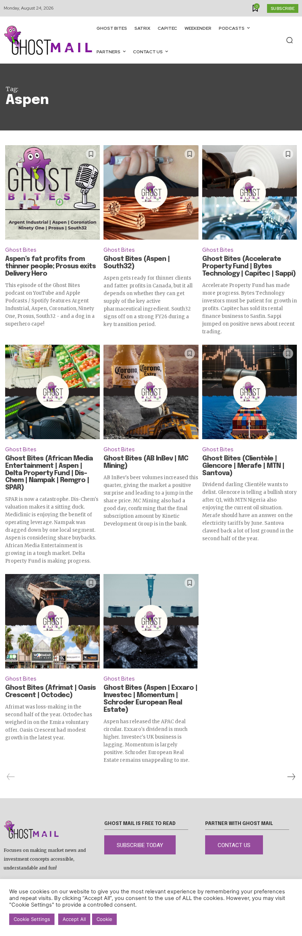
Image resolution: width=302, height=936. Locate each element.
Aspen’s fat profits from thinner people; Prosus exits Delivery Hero (50, 266)
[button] (289, 40)
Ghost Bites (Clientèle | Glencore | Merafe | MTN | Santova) (243, 466)
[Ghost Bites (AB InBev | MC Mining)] (150, 392)
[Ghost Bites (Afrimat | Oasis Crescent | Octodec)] (52, 621)
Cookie (104, 919)
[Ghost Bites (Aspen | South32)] (150, 192)
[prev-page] (11, 776)
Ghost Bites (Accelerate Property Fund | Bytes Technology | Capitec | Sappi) (249, 266)
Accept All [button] (74, 919)
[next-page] (291, 776)
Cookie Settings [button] (32, 919)
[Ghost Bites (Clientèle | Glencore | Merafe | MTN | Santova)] (249, 392)
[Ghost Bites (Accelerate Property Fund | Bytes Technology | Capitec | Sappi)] (249, 192)
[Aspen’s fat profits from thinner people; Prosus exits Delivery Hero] (52, 192)
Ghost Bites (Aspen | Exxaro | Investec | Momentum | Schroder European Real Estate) (150, 699)
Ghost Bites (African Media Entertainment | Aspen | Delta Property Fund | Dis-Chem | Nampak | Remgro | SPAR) (49, 473)
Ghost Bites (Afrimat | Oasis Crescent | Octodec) (50, 692)
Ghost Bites (20, 250)
